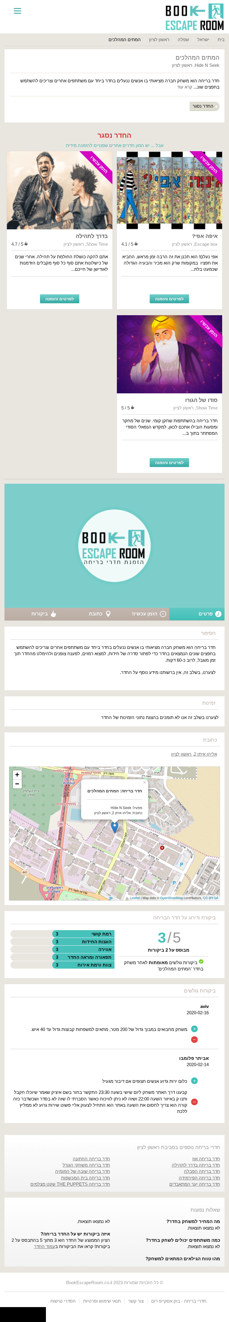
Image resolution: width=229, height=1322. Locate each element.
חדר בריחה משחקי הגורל (86, 1165)
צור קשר (136, 1301)
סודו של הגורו (201, 400)
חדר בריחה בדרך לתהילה (196, 1165)
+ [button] (17, 774)
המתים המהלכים (197, 57)
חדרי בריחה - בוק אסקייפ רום (178, 1301)
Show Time (97, 244)
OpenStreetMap (171, 897)
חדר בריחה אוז (206, 1158)
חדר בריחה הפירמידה (199, 1177)
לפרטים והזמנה (169, 298)
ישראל (203, 39)
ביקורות (39, 613)
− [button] (17, 784)
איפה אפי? (205, 236)
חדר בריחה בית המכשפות (85, 1177)
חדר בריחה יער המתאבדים (194, 1184)
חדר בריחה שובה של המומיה (82, 1171)
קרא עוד (184, 86)
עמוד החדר (44, 1246)
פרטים (206, 613)
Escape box (206, 244)
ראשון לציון (159, 39)
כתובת (96, 613)
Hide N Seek (207, 65)
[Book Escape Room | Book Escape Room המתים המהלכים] (195, 16)
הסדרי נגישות (63, 1301)
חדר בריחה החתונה (91, 1158)
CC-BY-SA (210, 897)
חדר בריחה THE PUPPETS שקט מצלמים (70, 1184)
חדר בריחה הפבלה (202, 1171)
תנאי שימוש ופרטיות (102, 1301)
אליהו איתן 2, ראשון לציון (194, 754)
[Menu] (17, 10)
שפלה (183, 39)
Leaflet (135, 897)
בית (221, 39)
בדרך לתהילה (92, 236)
